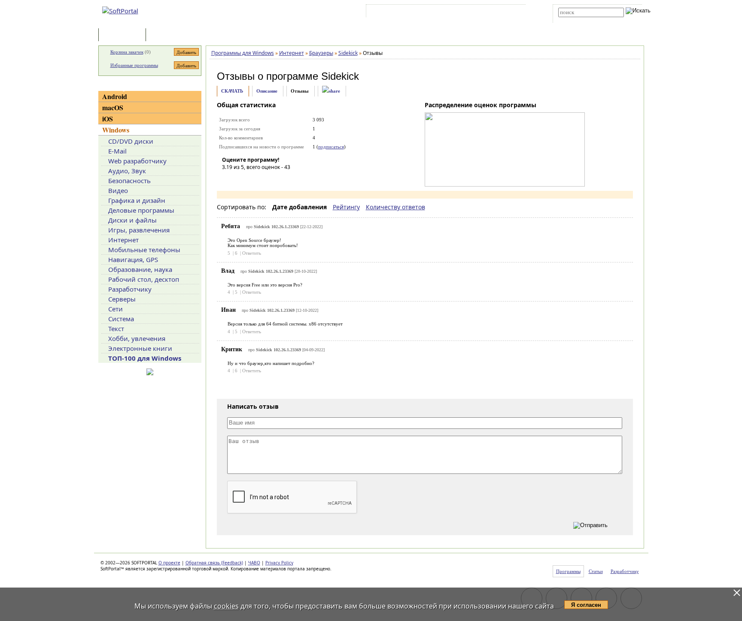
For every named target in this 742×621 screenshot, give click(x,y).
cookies (226, 606)
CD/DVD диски (130, 141)
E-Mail (117, 151)
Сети (115, 308)
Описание (266, 90)
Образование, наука (140, 269)
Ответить (251, 253)
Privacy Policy (279, 563)
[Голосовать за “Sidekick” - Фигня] (228, 179)
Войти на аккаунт (394, 12)
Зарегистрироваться (442, 12)
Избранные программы (134, 65)
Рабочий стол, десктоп (143, 279)
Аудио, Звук (127, 170)
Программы (124, 35)
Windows (115, 130)
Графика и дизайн (136, 200)
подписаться (331, 146)
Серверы (122, 299)
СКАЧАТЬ (232, 90)
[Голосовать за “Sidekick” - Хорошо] (267, 179)
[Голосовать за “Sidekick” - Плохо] (241, 179)
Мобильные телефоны (144, 249)
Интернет (123, 239)
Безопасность (129, 180)
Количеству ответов (395, 207)
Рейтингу (346, 207)
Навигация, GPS (133, 259)
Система (121, 318)
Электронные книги (140, 348)
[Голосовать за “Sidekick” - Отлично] (280, 179)
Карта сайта (486, 12)
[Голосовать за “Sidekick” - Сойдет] (254, 179)
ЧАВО (254, 563)
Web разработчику (137, 161)
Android (114, 96)
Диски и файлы (132, 220)
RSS (513, 12)
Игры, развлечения (139, 230)
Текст (116, 328)
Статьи (167, 35)
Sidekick (340, 76)
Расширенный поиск (582, 20)
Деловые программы (141, 210)
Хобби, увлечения (136, 338)
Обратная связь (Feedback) (214, 563)
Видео (118, 190)
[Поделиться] (331, 91)
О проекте (169, 563)
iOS (107, 119)
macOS (112, 107)
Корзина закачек (126, 51)
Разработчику (130, 289)
